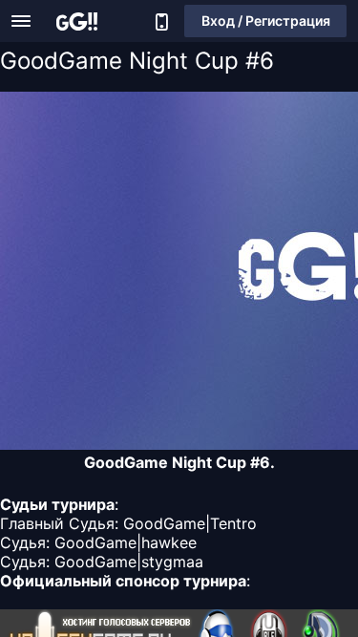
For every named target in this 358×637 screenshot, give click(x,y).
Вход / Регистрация (265, 20)
